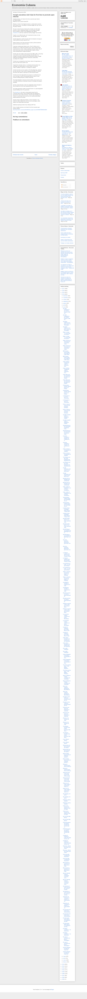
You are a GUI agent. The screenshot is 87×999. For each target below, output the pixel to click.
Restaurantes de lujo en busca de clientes (66, 746)
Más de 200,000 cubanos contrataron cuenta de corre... (66, 875)
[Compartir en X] (24, 113)
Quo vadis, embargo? (65, 649)
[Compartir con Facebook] (25, 113)
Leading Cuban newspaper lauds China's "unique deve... (66, 509)
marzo (64, 960)
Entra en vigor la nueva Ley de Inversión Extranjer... (66, 406)
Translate (71, 27)
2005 (63, 979)
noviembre (65, 297)
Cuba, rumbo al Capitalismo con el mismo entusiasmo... (67, 488)
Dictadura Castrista (66, 100)
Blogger (52, 989)
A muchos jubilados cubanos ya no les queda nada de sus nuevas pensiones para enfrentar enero (67, 196)
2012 (63, 966)
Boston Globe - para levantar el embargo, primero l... (67, 755)
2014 (63, 294)
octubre (65, 299)
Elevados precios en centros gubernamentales (67, 594)
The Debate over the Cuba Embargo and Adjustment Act (66, 459)
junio (64, 307)
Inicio (36, 154)
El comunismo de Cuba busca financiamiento (66, 911)
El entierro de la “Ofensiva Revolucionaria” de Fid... (67, 698)
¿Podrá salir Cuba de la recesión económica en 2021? (66, 202)
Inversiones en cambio (65, 237)
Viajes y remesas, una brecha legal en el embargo (67, 573)
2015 (63, 292)
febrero (65, 961)
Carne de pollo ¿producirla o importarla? (66, 855)
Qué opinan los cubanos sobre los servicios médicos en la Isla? (67, 148)
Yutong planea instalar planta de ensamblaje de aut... (66, 499)
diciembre (65, 295)
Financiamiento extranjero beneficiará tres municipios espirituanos (66, 229)
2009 (63, 971)
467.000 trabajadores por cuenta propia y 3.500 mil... (66, 311)
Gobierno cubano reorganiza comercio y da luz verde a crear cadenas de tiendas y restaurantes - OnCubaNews (67, 260)
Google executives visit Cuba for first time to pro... (66, 469)
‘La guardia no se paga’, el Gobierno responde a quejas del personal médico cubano (67, 206)
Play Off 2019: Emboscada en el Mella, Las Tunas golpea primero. (67, 133)
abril (64, 958)
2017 (63, 288)
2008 (63, 973)
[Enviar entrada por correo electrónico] (19, 112)
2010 (63, 969)
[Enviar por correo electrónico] (21, 113)
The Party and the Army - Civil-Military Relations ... (67, 666)
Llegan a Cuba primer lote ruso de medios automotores (67, 240)
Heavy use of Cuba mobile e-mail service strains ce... (67, 785)
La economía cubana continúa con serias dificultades (66, 616)
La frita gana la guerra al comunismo (66, 397)
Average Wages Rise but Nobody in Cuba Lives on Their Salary (67, 118)
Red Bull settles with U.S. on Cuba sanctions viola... (67, 520)
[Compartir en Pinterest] (26, 113)
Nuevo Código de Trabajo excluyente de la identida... (66, 677)
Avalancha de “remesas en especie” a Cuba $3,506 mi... (66, 899)
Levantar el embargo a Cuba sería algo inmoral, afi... (67, 837)
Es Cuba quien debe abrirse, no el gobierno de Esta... (66, 919)
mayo (64, 956)
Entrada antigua (52, 154)
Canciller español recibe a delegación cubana (66, 416)
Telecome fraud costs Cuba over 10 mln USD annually (66, 774)
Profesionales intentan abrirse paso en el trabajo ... (67, 387)
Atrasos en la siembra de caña (66, 719)
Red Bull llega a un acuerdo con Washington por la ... (67, 531)
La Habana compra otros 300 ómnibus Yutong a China (67, 554)
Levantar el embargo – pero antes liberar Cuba (66, 629)
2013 (63, 964)
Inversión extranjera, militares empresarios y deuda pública (66, 103)
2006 (63, 977)
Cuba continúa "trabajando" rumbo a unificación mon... (66, 364)
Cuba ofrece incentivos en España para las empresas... (67, 639)
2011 (63, 968)
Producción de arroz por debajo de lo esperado (66, 709)
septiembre (65, 301)
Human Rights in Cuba (67, 116)
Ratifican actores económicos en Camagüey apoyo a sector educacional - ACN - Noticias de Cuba (67, 273)
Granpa (62, 177)
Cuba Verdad (65, 84)
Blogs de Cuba (65, 53)
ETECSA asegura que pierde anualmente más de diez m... (66, 825)
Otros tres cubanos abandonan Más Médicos (66, 688)
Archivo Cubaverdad (65, 170)
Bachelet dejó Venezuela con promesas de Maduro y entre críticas (67, 72)
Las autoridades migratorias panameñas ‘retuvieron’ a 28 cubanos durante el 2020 (67, 219)
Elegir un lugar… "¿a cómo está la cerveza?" (66, 333)
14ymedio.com (16, 32)
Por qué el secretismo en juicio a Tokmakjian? (66, 938)
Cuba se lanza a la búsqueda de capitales (67, 450)
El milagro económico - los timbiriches (67, 929)
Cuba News (64, 70)
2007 (63, 975)
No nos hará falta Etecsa (66, 817)
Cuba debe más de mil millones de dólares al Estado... (66, 376)
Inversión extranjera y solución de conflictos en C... (66, 438)
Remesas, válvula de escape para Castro (67, 847)
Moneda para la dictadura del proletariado (66, 479)
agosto (64, 303)
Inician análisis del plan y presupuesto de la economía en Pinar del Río (67, 234)
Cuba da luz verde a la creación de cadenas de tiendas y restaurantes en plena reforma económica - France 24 (66, 279)
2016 (63, 290)
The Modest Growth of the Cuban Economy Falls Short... (66, 728)
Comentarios (65, 187)
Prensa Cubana (65, 130)
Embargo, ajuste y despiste (67, 800)
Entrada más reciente (18, 154)
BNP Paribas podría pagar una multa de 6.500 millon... (66, 352)
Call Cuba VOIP (64, 172)
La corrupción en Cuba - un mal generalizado (66, 564)
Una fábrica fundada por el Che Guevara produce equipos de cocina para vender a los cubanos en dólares (67, 213)
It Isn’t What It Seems (66, 740)
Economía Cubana (23, 5)
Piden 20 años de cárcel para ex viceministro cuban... (67, 342)
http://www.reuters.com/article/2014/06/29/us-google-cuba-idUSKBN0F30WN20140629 (30, 109)
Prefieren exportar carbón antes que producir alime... (67, 605)
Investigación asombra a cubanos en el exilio (66, 584)
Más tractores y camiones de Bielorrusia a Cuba (66, 864)
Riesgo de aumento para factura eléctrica (67, 765)
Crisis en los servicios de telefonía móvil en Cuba (66, 807)
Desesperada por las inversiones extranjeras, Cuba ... (66, 427)
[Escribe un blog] (22, 113)
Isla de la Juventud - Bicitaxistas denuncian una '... (66, 542)
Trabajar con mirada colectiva (67, 243)
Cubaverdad (63, 175)
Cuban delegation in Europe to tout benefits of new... (67, 656)
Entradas (64, 184)
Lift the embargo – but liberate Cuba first (67, 948)
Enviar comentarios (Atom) (37, 158)
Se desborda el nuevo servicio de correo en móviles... (66, 888)
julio (64, 305)
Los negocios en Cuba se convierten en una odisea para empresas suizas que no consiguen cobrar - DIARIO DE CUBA (67, 267)
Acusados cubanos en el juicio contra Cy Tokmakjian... (67, 323)
